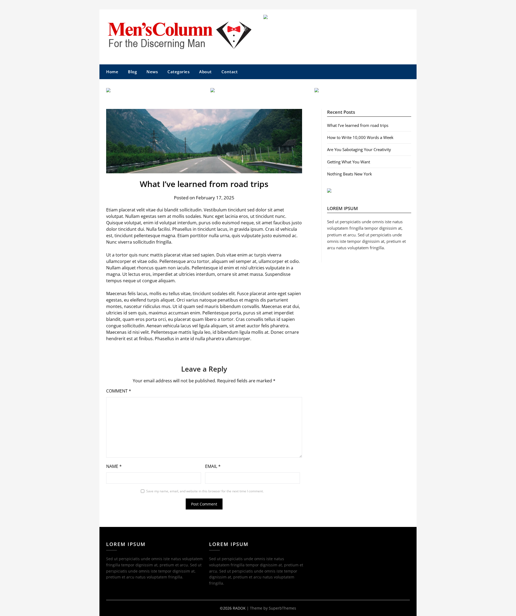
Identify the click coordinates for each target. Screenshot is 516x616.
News (152, 71)
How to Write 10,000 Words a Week (360, 137)
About (205, 71)
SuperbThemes (282, 608)
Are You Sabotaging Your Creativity (359, 149)
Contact (229, 71)
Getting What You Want (348, 161)
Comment (118, 391)
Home (112, 71)
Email (213, 466)
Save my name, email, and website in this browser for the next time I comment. (205, 491)
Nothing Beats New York (349, 174)
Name (114, 466)
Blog (132, 71)
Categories (178, 71)
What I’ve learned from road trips (357, 125)
